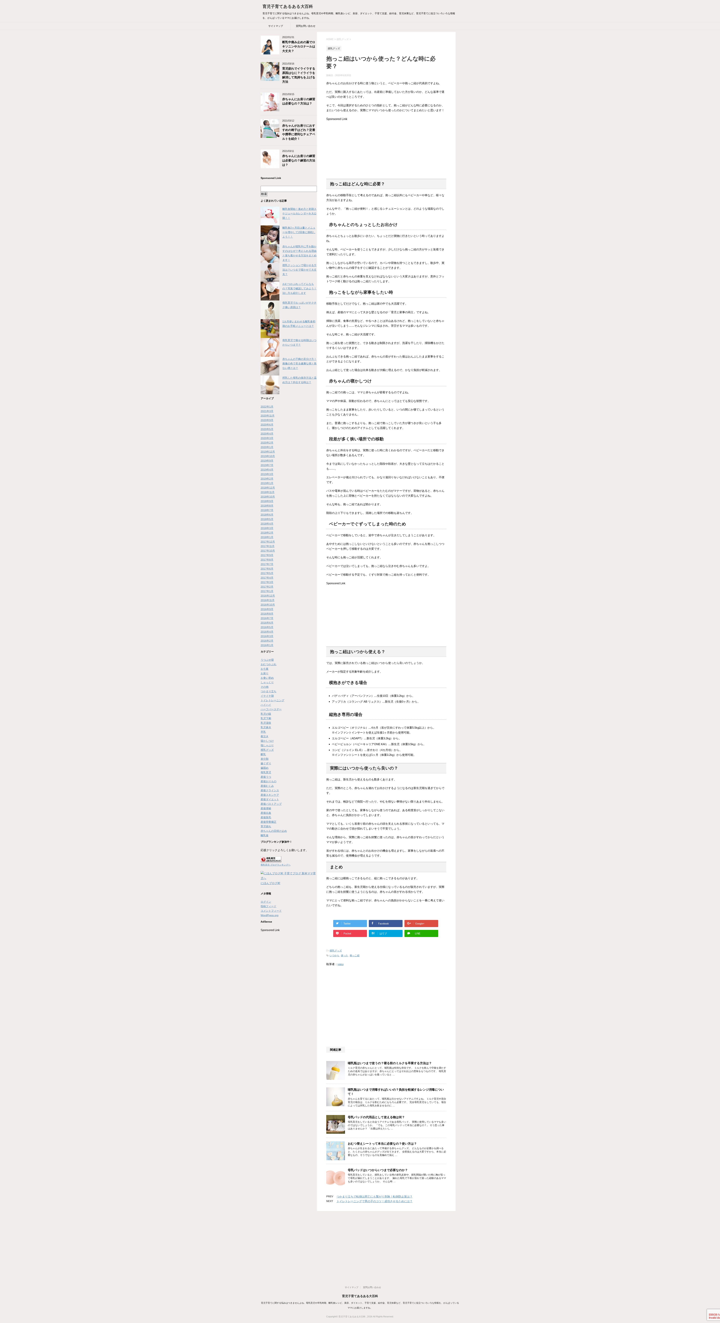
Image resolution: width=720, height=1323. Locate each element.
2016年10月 (268, 604)
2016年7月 (267, 618)
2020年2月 (267, 442)
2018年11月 (267, 492)
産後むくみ (267, 785)
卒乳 (263, 731)
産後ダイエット (270, 799)
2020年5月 (267, 429)
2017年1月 (267, 591)
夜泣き (264, 736)
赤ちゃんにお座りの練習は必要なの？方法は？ (298, 101)
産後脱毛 (266, 817)
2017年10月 (268, 550)
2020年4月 (267, 433)
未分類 (264, 758)
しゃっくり (267, 682)
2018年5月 (267, 519)
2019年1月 (267, 483)
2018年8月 (267, 505)
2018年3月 (267, 528)
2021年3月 (267, 411)
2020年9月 (267, 420)
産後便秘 (266, 808)
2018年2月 (267, 532)
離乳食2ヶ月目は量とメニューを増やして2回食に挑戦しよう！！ (298, 232)
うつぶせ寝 (267, 659)
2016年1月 (267, 645)
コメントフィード (271, 910)
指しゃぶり (267, 745)
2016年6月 (267, 622)
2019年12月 (268, 451)
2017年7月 (267, 564)
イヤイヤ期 (267, 695)
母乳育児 (266, 772)
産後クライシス (270, 790)
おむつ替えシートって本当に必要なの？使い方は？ (382, 1143)
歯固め (264, 767)
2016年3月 (267, 636)
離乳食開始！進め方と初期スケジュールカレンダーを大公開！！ (299, 213)
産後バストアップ (271, 803)
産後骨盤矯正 (268, 821)
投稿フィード (268, 906)
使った (344, 955)
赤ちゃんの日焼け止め (274, 830)
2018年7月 (267, 510)
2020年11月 (267, 415)
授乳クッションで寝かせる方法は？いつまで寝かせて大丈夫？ (299, 270)
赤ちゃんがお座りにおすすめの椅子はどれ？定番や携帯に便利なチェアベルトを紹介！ (298, 132)
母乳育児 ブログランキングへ (275, 864)
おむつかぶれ (268, 664)
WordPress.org (269, 915)
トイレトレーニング (272, 700)
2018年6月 (267, 514)
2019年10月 (268, 456)
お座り (264, 673)
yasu (341, 964)
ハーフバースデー (271, 709)
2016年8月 (267, 613)
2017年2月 (267, 586)
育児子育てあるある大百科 (287, 6)
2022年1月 (267, 406)
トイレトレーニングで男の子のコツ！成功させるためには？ (374, 1201)
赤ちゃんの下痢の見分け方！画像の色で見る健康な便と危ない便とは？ (299, 363)
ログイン (266, 901)
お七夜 (264, 668)
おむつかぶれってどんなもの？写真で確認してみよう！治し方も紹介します (299, 288)
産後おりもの (268, 781)
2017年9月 (267, 555)
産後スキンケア (270, 794)
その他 (264, 686)
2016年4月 (267, 631)
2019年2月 (267, 478)
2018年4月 (267, 523)
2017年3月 (267, 582)
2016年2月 (267, 640)
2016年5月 (267, 627)
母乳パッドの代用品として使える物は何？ (376, 1117)
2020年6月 (267, 424)
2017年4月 (267, 577)
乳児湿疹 (266, 722)
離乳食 (264, 835)
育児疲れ (266, 826)
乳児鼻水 (266, 727)
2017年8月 (267, 559)
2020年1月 (267, 447)
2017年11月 (267, 546)
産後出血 (266, 812)
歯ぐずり (266, 763)
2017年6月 (267, 568)
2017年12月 (268, 541)
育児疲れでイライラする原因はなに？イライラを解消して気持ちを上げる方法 (298, 75)
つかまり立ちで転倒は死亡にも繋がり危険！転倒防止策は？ (374, 1196)
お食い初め (267, 677)
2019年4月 (267, 469)
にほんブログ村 (270, 883)
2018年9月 (267, 501)
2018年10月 (268, 496)
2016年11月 (267, 600)
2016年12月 (268, 595)
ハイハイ (266, 704)
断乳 (263, 754)
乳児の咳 (266, 713)
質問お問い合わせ (305, 26)
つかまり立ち (268, 691)
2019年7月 (267, 465)
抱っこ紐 (354, 955)
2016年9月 (267, 609)
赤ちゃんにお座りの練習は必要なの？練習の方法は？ (298, 160)
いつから (334, 955)
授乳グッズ (336, 950)
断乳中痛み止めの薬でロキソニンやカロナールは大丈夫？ (298, 47)
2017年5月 (267, 573)
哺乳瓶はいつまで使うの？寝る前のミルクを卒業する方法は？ (390, 1063)
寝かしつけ (267, 740)
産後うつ (266, 776)
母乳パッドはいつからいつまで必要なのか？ (378, 1170)
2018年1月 (267, 537)
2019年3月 (267, 474)
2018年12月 (268, 487)
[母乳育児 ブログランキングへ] (271, 859)
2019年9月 (267, 460)
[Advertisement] (357, 147)
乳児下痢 (266, 718)
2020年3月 (267, 438)
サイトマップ (275, 26)
